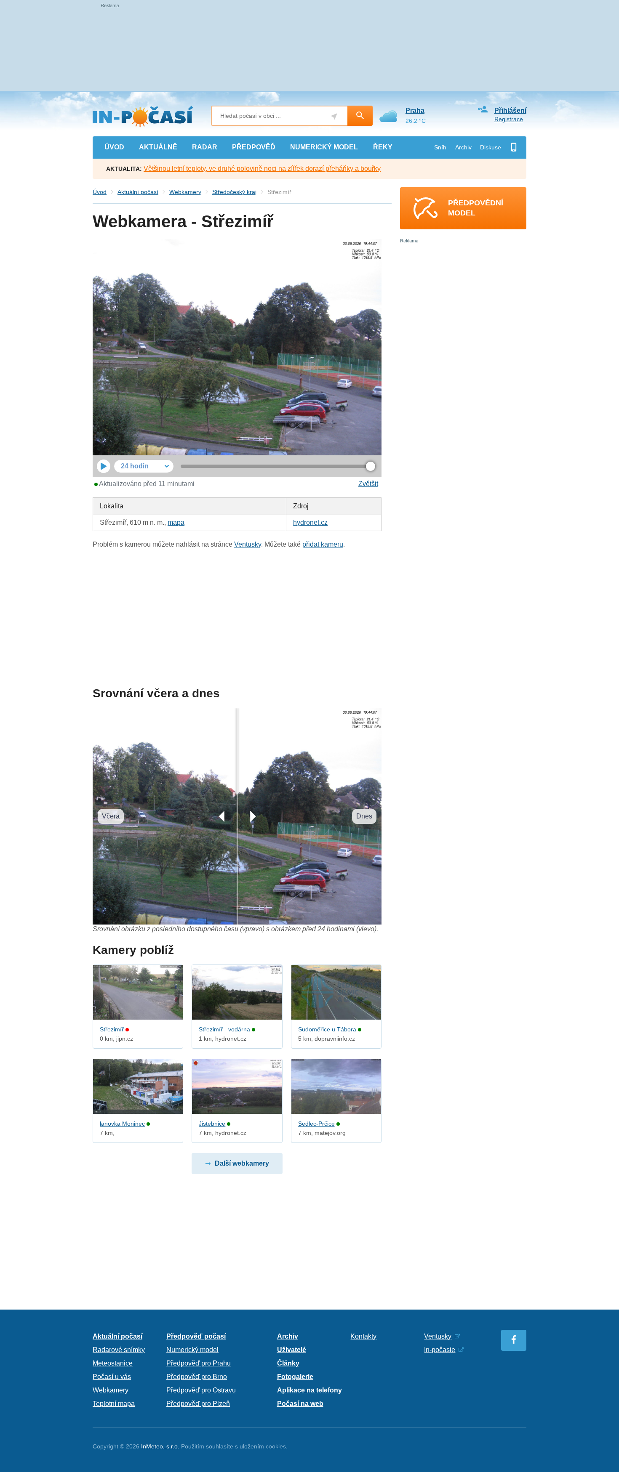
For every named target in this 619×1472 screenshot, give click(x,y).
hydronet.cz (310, 522)
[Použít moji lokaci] (334, 116)
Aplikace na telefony (309, 1390)
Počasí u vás (112, 1376)
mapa (176, 522)
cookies (276, 1446)
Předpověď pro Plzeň (198, 1403)
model (324, 147)
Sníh (440, 147)
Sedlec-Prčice (316, 1123)
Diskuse (490, 147)
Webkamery (185, 192)
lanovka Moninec (122, 1123)
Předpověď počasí (196, 1336)
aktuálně (158, 147)
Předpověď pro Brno (196, 1376)
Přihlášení (510, 110)
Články (288, 1363)
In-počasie (439, 1349)
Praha (415, 110)
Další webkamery (242, 1163)
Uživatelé (291, 1349)
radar (204, 147)
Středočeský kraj (234, 192)
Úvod (100, 192)
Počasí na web (300, 1403)
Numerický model (192, 1349)
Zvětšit (368, 483)
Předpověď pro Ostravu (201, 1390)
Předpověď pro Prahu (198, 1363)
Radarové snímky (119, 1349)
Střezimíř (112, 1029)
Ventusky (247, 544)
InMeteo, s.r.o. (160, 1446)
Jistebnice (212, 1123)
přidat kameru (322, 544)
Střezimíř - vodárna (224, 1029)
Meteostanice (113, 1363)
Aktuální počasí (137, 192)
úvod (114, 147)
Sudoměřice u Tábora (327, 1029)
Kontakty (363, 1336)
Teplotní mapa (114, 1403)
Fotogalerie (295, 1376)
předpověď (253, 147)
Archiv (463, 147)
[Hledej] (360, 116)
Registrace (508, 119)
